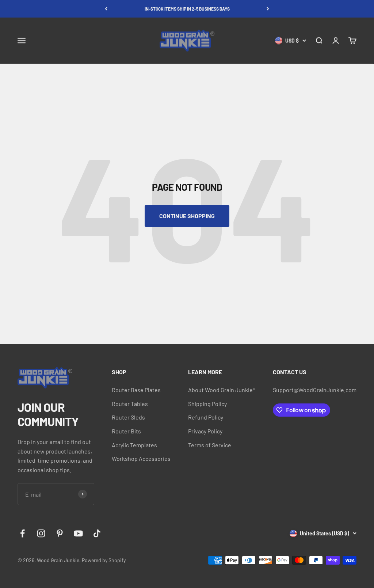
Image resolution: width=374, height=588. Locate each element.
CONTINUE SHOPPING (187, 215)
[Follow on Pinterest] (60, 533)
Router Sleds (128, 417)
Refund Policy (205, 417)
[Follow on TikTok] (97, 533)
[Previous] (106, 8)
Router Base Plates (136, 389)
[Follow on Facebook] (22, 533)
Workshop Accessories (141, 458)
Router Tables (130, 403)
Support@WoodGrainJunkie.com (314, 389)
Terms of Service (209, 444)
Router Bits (126, 431)
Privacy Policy (205, 431)
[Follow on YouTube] (78, 533)
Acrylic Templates (134, 444)
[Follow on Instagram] (41, 533)
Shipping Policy (207, 403)
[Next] (268, 8)
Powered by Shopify (104, 560)
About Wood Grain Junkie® (221, 389)
